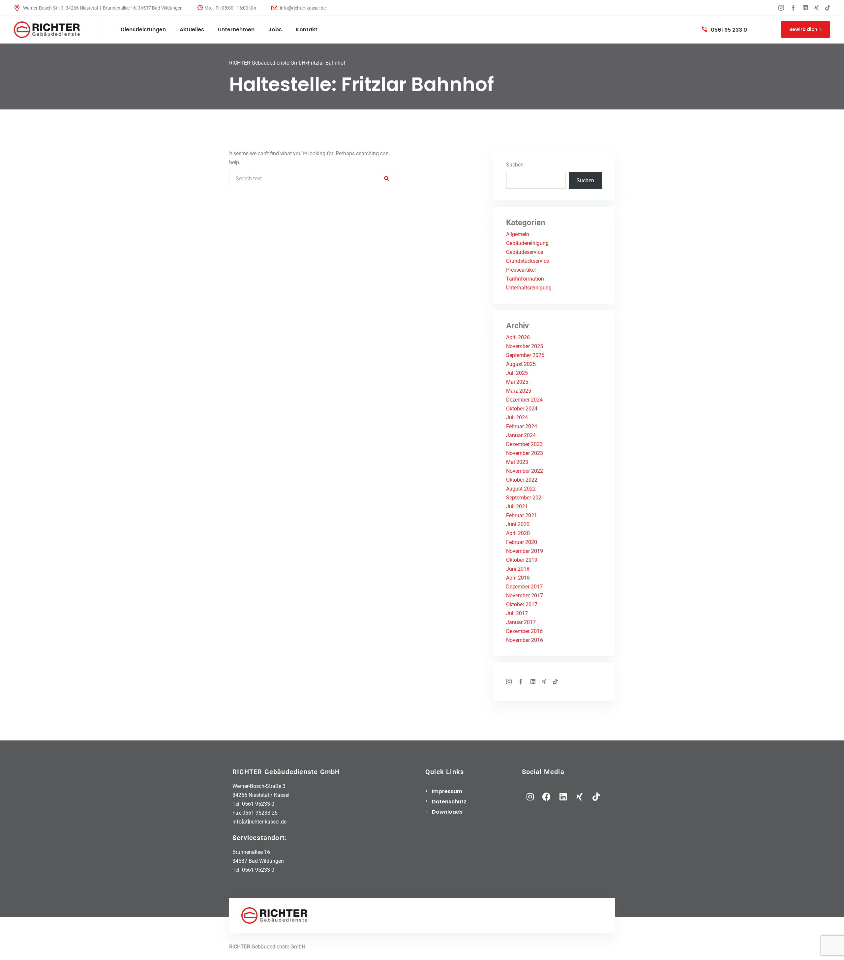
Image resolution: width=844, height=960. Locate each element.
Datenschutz (449, 801)
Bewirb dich (803, 29)
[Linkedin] (563, 796)
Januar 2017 (521, 622)
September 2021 (525, 498)
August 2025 (521, 364)
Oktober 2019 (521, 560)
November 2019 (524, 551)
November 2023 (524, 453)
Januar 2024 (521, 435)
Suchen (515, 165)
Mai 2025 (517, 382)
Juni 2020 (517, 524)
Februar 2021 (521, 515)
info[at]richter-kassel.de (259, 822)
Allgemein (517, 234)
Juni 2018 (517, 569)
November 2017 (524, 595)
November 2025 (524, 346)
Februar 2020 (521, 542)
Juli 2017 (517, 613)
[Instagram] (530, 796)
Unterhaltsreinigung (529, 288)
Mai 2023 (517, 462)
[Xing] (579, 796)
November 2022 (524, 471)
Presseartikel (521, 270)
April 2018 (518, 578)
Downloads (447, 812)
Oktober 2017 (521, 604)
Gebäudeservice (524, 252)
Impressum (447, 791)
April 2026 (518, 337)
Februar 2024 (521, 426)
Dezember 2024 (524, 400)
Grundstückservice (527, 261)
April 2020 (518, 533)
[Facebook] (546, 796)
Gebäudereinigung (527, 243)
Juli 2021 (517, 506)
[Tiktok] (596, 796)
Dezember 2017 (524, 587)
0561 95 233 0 (728, 30)
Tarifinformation (525, 279)
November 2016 (524, 640)
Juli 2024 (517, 417)
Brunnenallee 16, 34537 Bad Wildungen (143, 8)
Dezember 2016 (524, 631)
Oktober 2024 (521, 408)
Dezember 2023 (524, 444)
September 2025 (525, 355)
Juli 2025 (517, 373)
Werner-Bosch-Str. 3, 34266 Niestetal (60, 8)
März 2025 (518, 391)
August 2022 (521, 489)
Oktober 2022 (521, 480)
